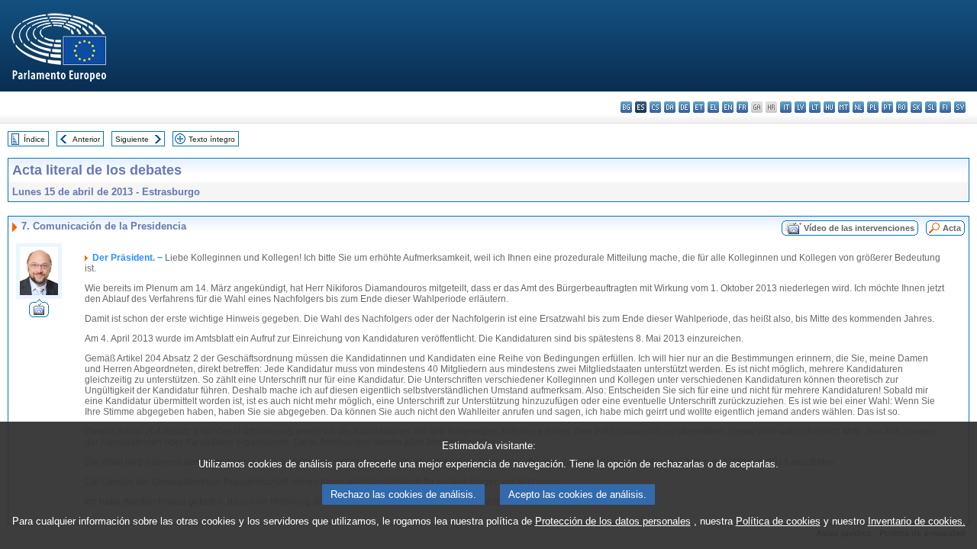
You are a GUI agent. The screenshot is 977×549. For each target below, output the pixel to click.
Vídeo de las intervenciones (859, 228)
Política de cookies (778, 521)
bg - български (626, 107)
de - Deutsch (684, 107)
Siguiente (132, 139)
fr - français (742, 107)
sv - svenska (960, 107)
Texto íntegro (212, 139)
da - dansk (670, 107)
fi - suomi (945, 107)
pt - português (887, 107)
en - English (728, 107)
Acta (952, 228)
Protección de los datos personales (613, 521)
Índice (34, 139)
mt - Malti (844, 107)
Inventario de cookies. (917, 521)
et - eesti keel (699, 107)
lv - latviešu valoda (800, 107)
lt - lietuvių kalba (815, 107)
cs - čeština (655, 107)
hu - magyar (829, 107)
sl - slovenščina (931, 107)
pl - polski (873, 107)
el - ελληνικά (713, 107)
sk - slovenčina (916, 107)
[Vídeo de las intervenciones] (39, 313)
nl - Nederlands (858, 107)
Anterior (86, 139)
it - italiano (786, 107)
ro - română (902, 107)
